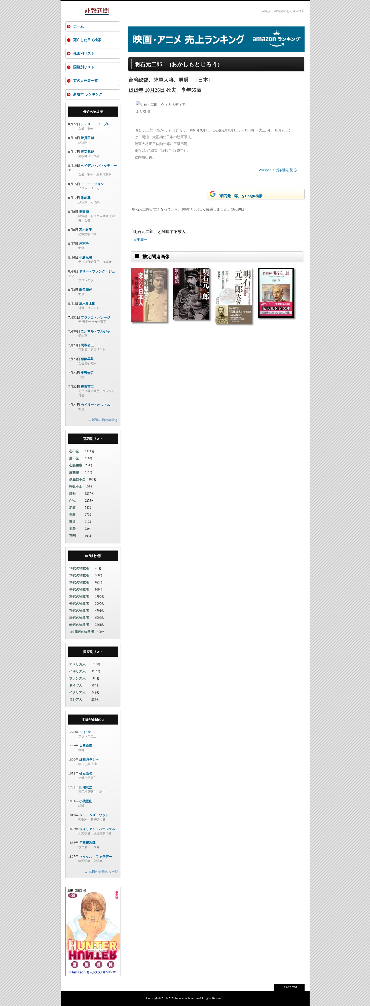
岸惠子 (84, 244)
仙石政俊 (85, 773)
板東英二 (87, 387)
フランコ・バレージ (95, 317)
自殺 (72, 514)
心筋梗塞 (75, 465)
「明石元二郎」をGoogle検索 (240, 196)
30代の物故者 (79, 582)
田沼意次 (85, 787)
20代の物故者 (79, 575)
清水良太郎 (87, 303)
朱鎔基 (86, 198)
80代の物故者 (79, 617)
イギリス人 (77, 671)
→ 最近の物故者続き (103, 420)
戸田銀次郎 (87, 843)
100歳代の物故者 (81, 632)
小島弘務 (85, 257)
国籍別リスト (83, 67)
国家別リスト (93, 652)
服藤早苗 (87, 359)
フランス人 (77, 678)
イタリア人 (77, 692)
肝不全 (74, 458)
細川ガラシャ (89, 759)
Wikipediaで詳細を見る (277, 170)
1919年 (135, 90)
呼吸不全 (75, 486)
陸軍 (159, 80)
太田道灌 (85, 746)
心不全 (74, 451)
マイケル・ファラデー (95, 856)
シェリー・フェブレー (97, 124)
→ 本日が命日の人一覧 (101, 872)
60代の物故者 (79, 603)
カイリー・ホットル (95, 405)
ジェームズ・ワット (94, 815)
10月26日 (155, 90)
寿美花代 (85, 290)
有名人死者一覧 (85, 81)
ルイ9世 (85, 732)
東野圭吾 (87, 373)
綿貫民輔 (87, 138)
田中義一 (140, 239)
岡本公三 (87, 345)
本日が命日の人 (93, 719)
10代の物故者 (79, 568)
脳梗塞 (74, 472)
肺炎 (72, 493)
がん (72, 500)
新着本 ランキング (87, 94)
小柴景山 (85, 801)
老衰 (72, 507)
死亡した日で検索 (87, 40)
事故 (72, 522)
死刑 (72, 536)
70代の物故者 (79, 610)
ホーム (78, 26)
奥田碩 (84, 212)
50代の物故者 (79, 596)
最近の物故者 (93, 112)
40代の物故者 (79, 589)
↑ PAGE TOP (289, 987)
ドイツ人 (75, 685)
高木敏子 (85, 230)
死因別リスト (83, 53)
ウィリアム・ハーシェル (97, 829)
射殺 (72, 529)
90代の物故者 (79, 625)
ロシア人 (75, 699)
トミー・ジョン (92, 184)
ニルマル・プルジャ (95, 331)
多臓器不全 (77, 479)
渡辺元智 (87, 152)
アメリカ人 (77, 664)
